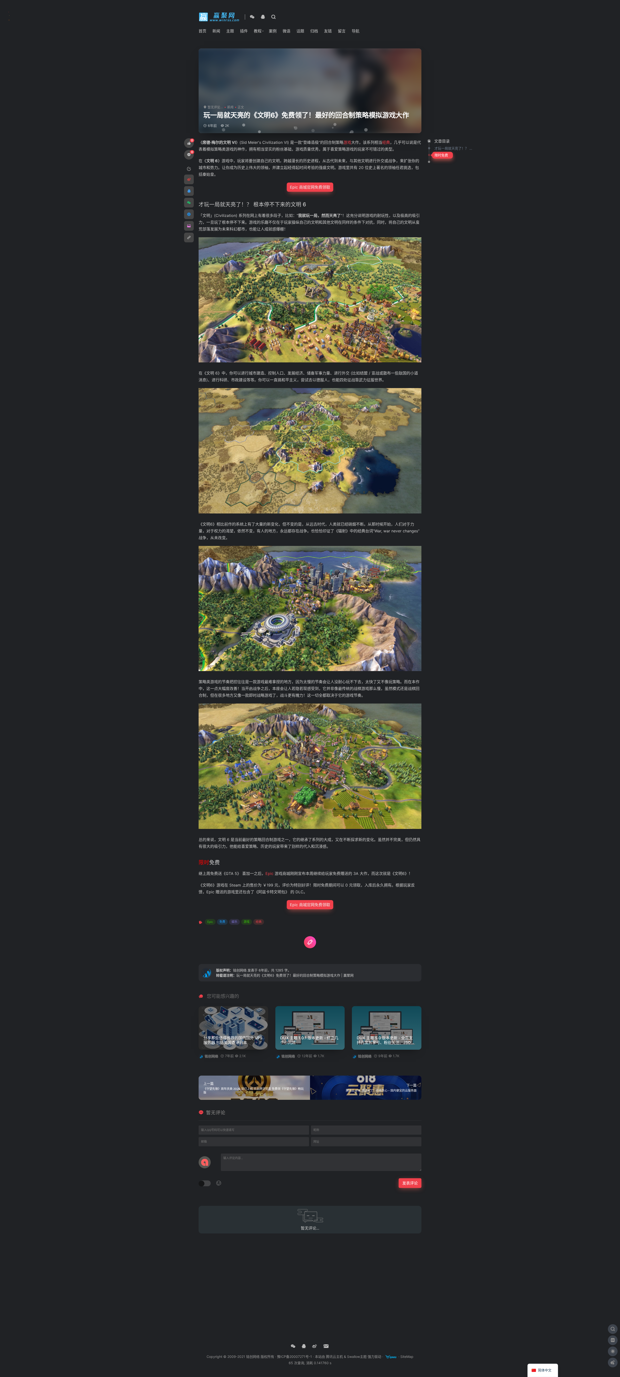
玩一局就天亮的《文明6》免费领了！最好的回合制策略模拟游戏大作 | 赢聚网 (295, 975)
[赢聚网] (220, 16)
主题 (230, 31)
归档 (314, 31)
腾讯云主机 (334, 1356)
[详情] (273, 17)
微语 (286, 31)
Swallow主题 (357, 1356)
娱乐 (234, 922)
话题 (300, 31)
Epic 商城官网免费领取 (310, 187)
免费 (222, 922)
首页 (202, 31)
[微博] (314, 1346)
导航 (355, 31)
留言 (342, 31)
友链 (328, 31)
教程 (258, 31)
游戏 (246, 922)
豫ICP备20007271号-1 (294, 1356)
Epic (210, 922)
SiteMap (406, 1356)
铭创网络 (240, 970)
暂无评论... (215, 107)
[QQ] (262, 17)
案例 (273, 31)
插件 (244, 31)
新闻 (216, 31)
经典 (259, 922)
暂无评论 (215, 1113)
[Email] (326, 1346)
